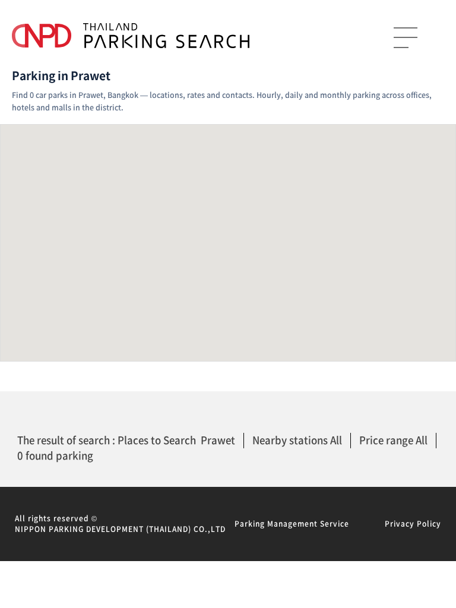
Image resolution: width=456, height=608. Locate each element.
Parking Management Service (292, 523)
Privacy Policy (413, 523)
